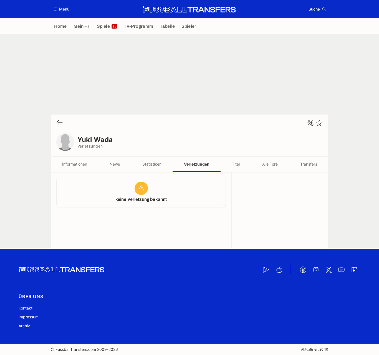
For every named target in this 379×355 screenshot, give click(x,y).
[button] (62, 9)
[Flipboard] (354, 269)
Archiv (24, 325)
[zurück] (59, 122)
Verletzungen (196, 164)
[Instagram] (316, 269)
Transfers (308, 164)
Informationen (74, 164)
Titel (236, 164)
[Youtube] (341, 269)
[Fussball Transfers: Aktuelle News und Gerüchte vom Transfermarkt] (189, 9)
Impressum (29, 317)
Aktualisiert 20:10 (314, 349)
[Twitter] (328, 269)
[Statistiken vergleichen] (310, 123)
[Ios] (279, 269)
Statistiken (151, 164)
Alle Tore (270, 164)
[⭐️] (319, 123)
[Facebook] (303, 269)
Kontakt (25, 308)
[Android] (266, 269)
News (115, 164)
